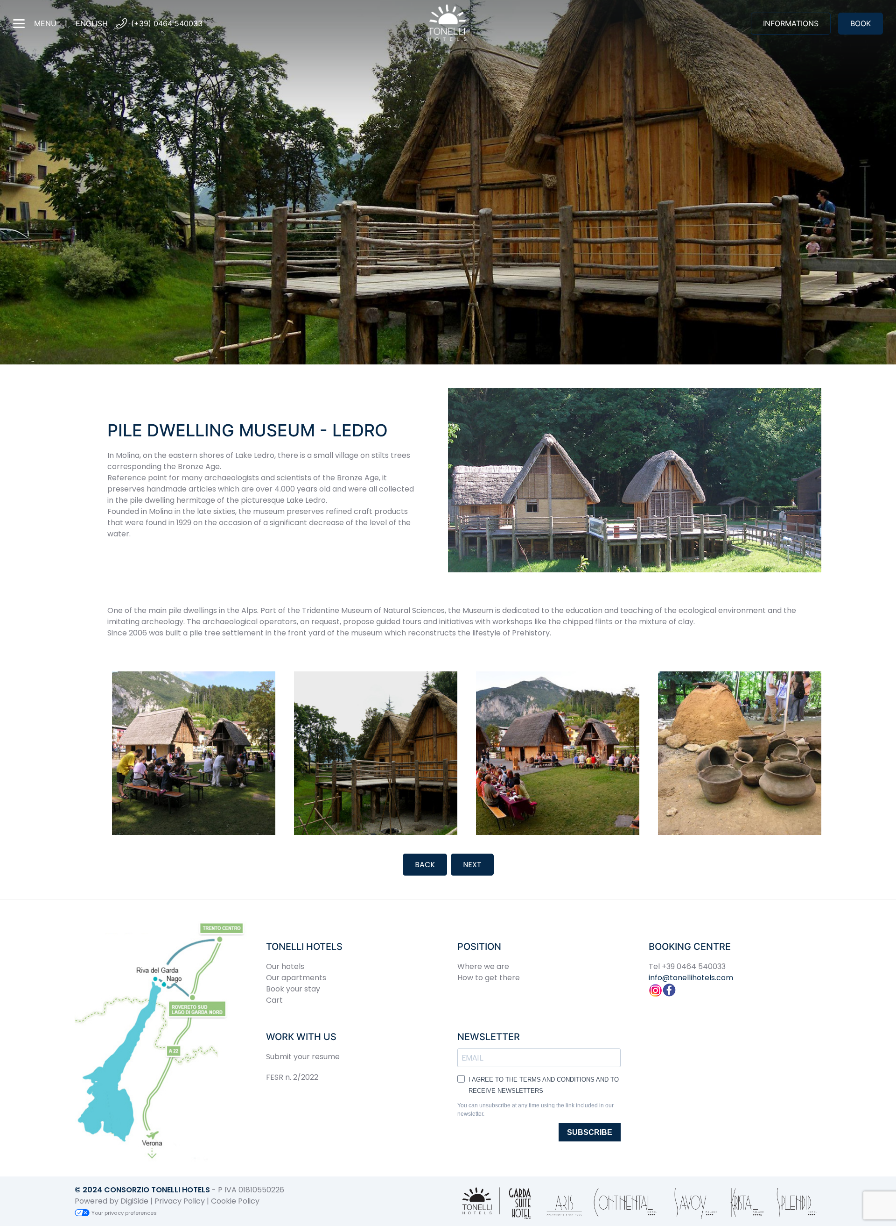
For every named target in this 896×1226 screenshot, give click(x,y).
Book (860, 23)
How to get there (488, 977)
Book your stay (293, 989)
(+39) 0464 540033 (167, 23)
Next (472, 864)
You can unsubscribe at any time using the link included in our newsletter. (535, 1109)
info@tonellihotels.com (691, 977)
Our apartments (296, 977)
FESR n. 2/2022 (292, 1077)
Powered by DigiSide (111, 1201)
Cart (274, 1000)
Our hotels (285, 966)
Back (425, 864)
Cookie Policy (235, 1201)
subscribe (589, 1132)
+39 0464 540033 (694, 966)
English (92, 23)
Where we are (483, 966)
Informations (791, 23)
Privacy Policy (179, 1201)
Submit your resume (303, 1056)
